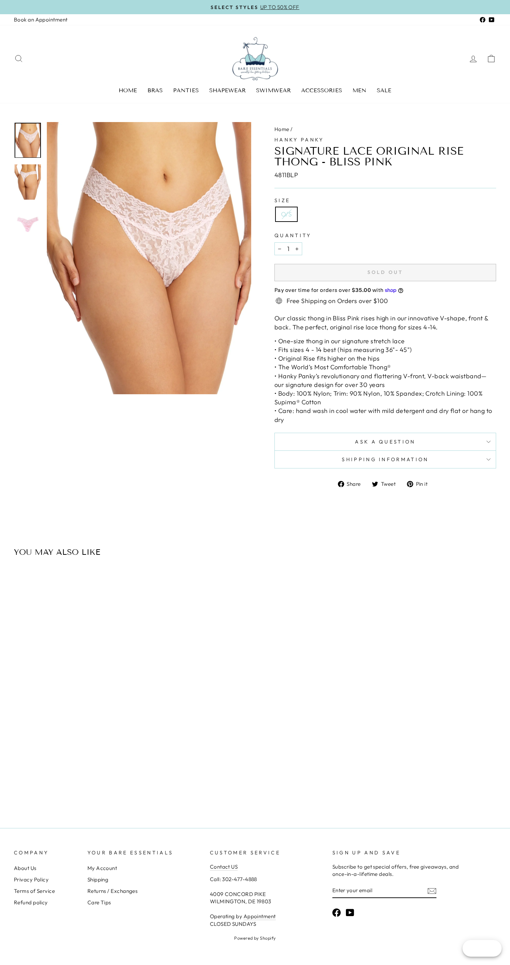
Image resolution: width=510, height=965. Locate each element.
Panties (186, 90)
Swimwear (273, 90)
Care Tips (99, 902)
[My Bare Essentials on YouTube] (350, 912)
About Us (25, 868)
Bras (155, 90)
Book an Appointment (41, 19)
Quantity (293, 235)
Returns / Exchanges (112, 891)
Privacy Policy (31, 879)
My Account (102, 868)
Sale (384, 90)
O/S (286, 214)
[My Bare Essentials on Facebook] (336, 912)
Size (282, 200)
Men (359, 90)
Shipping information (385, 459)
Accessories (321, 90)
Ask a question (385, 442)
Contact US (224, 866)
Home (128, 90)
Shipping (98, 879)
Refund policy (31, 902)
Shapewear (227, 90)
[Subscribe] (431, 890)
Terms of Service (34, 891)
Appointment (260, 916)
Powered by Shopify (254, 938)
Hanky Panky (299, 140)
